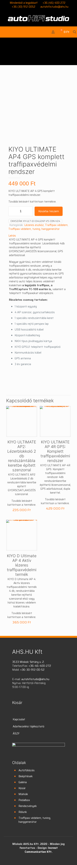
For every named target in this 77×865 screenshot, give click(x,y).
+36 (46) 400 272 (54, 3)
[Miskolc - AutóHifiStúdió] (38, 18)
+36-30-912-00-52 (32, 669)
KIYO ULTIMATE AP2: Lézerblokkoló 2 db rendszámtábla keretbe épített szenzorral (21, 456)
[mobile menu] (5, 32)
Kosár (22, 788)
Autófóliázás (27, 770)
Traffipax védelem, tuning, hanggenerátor (34, 229)
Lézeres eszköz (34, 225)
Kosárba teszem (48, 211)
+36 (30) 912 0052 (23, 6)
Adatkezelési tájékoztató (28, 726)
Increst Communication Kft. (41, 850)
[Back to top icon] (69, 857)
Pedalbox (24, 800)
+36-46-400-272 (40, 666)
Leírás (12, 235)
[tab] (38, 236)
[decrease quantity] (12, 211)
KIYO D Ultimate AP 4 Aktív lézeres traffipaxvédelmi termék (21, 565)
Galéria (23, 782)
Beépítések (26, 776)
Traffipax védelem (56, 225)
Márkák (23, 794)
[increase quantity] (28, 211)
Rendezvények (28, 806)
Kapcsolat (19, 719)
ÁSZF (16, 733)
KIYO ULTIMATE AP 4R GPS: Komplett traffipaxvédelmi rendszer (55, 451)
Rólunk (23, 812)
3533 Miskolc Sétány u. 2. (28, 662)
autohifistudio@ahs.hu (54, 6)
